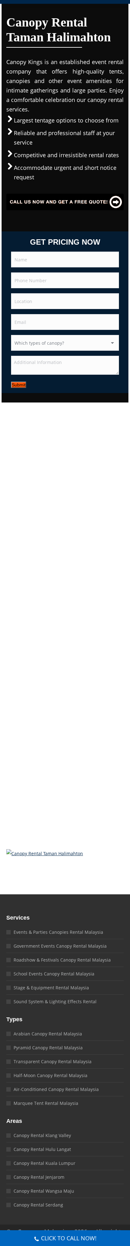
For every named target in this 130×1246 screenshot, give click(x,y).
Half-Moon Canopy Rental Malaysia (50, 1075)
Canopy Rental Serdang (38, 1205)
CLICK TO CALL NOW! (69, 1238)
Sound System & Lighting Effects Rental (55, 1002)
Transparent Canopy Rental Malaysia (53, 1061)
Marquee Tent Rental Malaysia (46, 1103)
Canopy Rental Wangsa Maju (44, 1191)
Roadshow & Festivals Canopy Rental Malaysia (62, 960)
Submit (19, 384)
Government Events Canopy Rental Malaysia (60, 946)
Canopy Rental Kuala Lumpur (44, 1163)
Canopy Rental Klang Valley (42, 1135)
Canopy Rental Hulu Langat (42, 1149)
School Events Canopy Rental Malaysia (54, 974)
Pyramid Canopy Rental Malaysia (48, 1048)
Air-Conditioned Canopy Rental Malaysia (56, 1089)
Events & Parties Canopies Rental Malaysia (58, 932)
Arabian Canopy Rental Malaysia (48, 1034)
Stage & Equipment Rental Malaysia (51, 988)
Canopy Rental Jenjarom (39, 1177)
